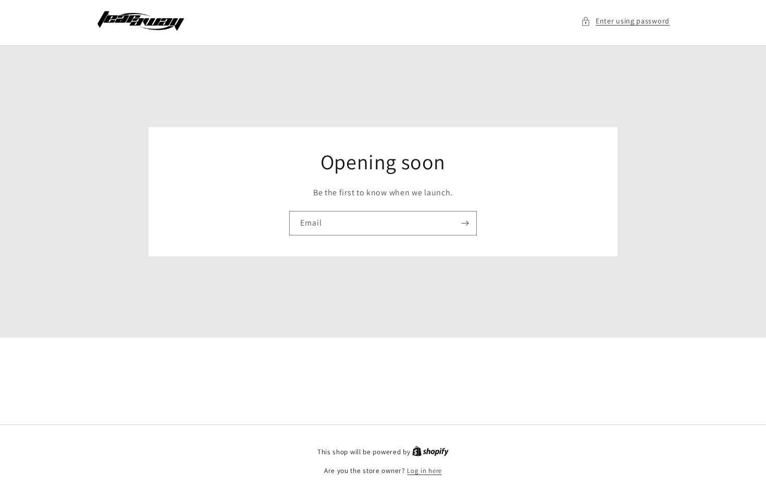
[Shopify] (430, 451)
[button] (625, 21)
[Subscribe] (464, 223)
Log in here (424, 470)
